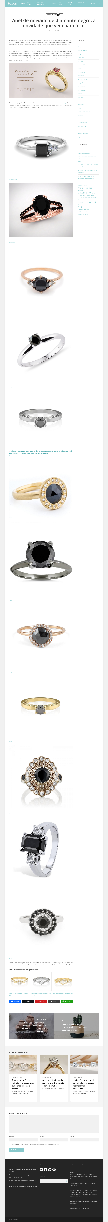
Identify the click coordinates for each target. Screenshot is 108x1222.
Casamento (81, 57)
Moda (79, 108)
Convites (80, 68)
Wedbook (10, 813)
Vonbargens (11, 528)
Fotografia (80, 83)
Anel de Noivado (85, 188)
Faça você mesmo (83, 79)
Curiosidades (81, 72)
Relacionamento (82, 122)
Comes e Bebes (82, 65)
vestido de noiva (83, 214)
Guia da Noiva (81, 86)
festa (86, 200)
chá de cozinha (81, 195)
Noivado (93, 202)
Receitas (80, 119)
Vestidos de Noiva (83, 133)
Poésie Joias (86, 1208)
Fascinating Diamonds (13, 179)
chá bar (93, 193)
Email (42, 1136)
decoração (80, 197)
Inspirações (81, 97)
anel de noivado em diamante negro (57, 103)
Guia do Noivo (82, 90)
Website (72, 1136)
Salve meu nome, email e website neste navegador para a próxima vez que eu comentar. (35, 1144)
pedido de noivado (82, 212)
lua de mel (80, 202)
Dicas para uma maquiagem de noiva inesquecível (23, 1186)
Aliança (80, 185)
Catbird (10, 672)
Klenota (10, 387)
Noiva (86, 202)
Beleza (79, 54)
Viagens (80, 137)
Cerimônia (80, 61)
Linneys (10, 958)
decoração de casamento (89, 197)
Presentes (80, 115)
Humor (80, 94)
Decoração (81, 76)
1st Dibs (10, 885)
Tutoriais (80, 130)
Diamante (81, 200)
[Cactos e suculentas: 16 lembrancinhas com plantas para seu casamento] (76, 1026)
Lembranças (81, 104)
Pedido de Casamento (83, 208)
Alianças (80, 47)
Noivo (80, 205)
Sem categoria (82, 126)
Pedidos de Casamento (84, 112)
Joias (60, 15)
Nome (11, 1136)
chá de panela (90, 195)
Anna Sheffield (11, 314)
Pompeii (10, 600)
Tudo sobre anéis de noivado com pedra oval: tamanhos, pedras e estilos (87, 159)
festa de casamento (92, 200)
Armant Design (12, 242)
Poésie (10, 455)
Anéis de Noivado (52, 15)
